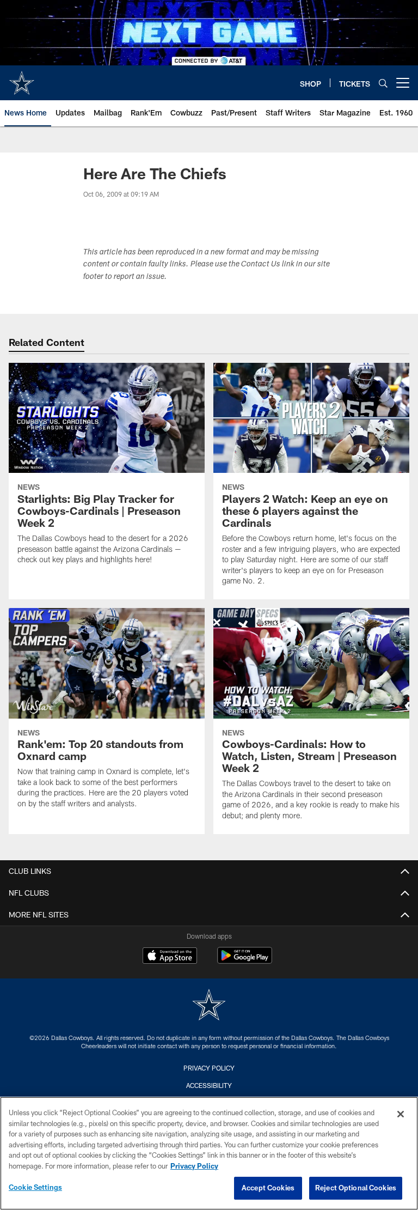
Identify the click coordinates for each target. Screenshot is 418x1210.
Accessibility (209, 1085)
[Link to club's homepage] (22, 78)
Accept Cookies (268, 1187)
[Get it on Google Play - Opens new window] (244, 960)
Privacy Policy (209, 1068)
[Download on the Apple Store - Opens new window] (169, 956)
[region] (209, 1153)
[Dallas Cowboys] (209, 1006)
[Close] (401, 1114)
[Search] (383, 83)
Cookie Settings (35, 1187)
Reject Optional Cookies (355, 1187)
